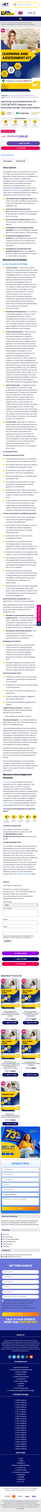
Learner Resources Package (16, 264)
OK (37, 97)
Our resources (8, 782)
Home (2, 22)
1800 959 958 (28, 1322)
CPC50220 (7, 97)
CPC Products (9, 22)
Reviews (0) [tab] (20, 161)
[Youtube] (31, 1357)
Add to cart (24, 143)
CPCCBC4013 (15, 97)
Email (5, 927)
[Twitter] (14, 1357)
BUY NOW (22, 148)
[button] (20, 19)
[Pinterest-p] (18, 1357)
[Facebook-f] (10, 1357)
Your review (8, 908)
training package (16, 190)
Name (6, 919)
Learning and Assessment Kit (25, 95)
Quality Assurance (24, 874)
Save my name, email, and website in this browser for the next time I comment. (18, 936)
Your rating (7, 902)
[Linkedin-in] (23, 1357)
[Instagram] (27, 1357)
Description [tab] (7, 161)
